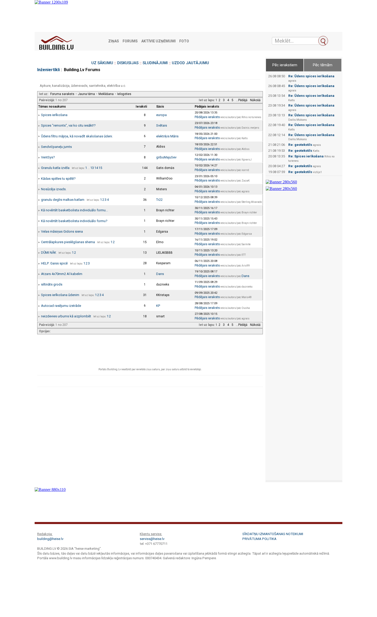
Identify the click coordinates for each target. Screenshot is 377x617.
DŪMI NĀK (48, 252)
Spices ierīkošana (54, 115)
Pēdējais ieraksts (207, 117)
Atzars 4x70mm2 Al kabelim (61, 274)
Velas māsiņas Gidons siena (62, 231)
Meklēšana (106, 94)
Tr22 (159, 200)
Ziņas (113, 41)
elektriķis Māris (167, 136)
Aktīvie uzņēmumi (158, 41)
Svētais (161, 125)
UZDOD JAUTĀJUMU (190, 63)
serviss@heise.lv (152, 539)
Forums (130, 41)
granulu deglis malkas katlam (62, 200)
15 (100, 168)
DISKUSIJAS (127, 63)
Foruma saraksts (62, 94)
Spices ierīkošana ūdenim (60, 295)
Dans (160, 274)
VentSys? (48, 157)
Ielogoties (124, 94)
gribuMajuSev (166, 157)
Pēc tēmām (322, 65)
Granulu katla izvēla (55, 168)
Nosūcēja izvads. (53, 189)
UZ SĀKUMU (102, 63)
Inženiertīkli (48, 69)
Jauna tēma (86, 94)
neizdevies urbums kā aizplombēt (66, 316)
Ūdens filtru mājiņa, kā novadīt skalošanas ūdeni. (77, 136)
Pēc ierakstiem (284, 65)
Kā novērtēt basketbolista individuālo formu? (74, 221)
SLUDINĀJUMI (155, 63)
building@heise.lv (50, 539)
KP (158, 306)
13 (92, 168)
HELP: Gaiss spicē (54, 263)
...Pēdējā (241, 100)
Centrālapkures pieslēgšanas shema (68, 242)
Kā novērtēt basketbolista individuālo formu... (74, 210)
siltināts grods (51, 284)
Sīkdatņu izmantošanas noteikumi (272, 534)
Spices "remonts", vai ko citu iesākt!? (68, 125)
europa (161, 115)
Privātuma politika (259, 539)
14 (96, 168)
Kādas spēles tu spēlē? (58, 179)
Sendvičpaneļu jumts (56, 147)
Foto (184, 41)
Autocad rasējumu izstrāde (61, 306)
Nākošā (255, 100)
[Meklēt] (323, 41)
